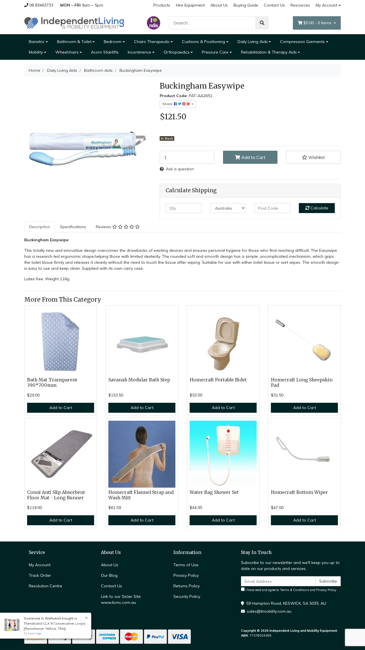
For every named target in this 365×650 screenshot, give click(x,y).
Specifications (73, 226)
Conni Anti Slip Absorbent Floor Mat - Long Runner (56, 495)
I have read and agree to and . (291, 590)
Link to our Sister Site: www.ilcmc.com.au (121, 599)
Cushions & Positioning (203, 41)
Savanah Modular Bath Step (139, 380)
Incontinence (139, 52)
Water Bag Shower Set (214, 492)
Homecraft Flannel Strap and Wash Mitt (141, 495)
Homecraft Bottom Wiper (299, 492)
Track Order (40, 575)
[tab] (39, 226)
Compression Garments (302, 41)
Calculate (318, 207)
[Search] (262, 22)
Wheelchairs (67, 52)
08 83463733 (40, 5)
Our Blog (109, 575)
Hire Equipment (190, 5)
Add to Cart (252, 157)
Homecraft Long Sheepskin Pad (301, 382)
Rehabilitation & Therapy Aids (269, 52)
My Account (326, 5)
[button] (313, 157)
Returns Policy (186, 585)
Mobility (36, 52)
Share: (168, 104)
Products (161, 5)
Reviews (104, 226)
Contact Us (274, 5)
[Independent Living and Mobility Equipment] (74, 22)
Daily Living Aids (253, 41)
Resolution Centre (45, 585)
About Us (219, 5)
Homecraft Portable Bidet (218, 380)
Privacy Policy (186, 575)
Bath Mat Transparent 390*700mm (52, 382)
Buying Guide (246, 5)
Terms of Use (185, 564)
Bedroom (112, 41)
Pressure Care (215, 52)
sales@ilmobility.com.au (269, 611)
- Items (317, 22)
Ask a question (180, 168)
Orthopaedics (177, 52)
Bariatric (36, 41)
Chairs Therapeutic (152, 41)
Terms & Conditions (294, 590)
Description (39, 226)
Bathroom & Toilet (74, 41)
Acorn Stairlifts (105, 52)
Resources (300, 5)
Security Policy (186, 596)
